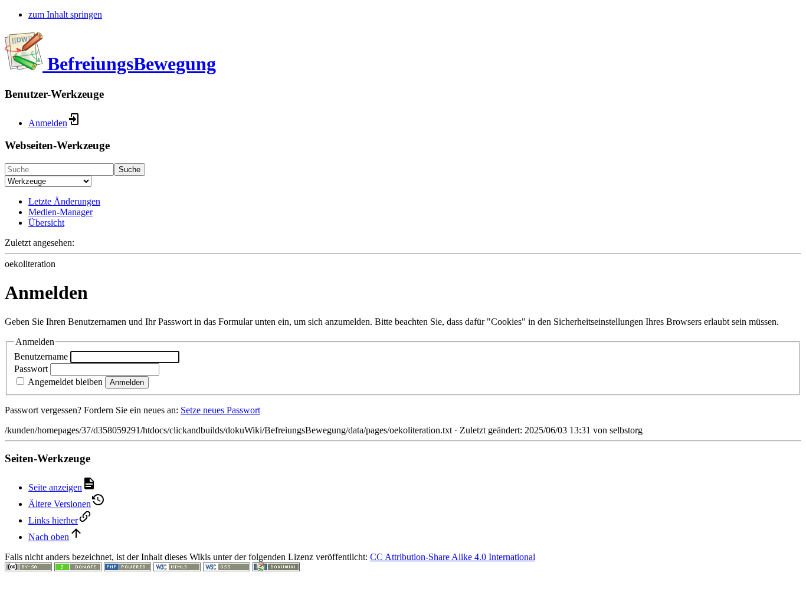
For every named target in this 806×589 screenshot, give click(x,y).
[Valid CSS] (226, 568)
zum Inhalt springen (65, 14)
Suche (129, 169)
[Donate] (77, 568)
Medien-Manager (60, 212)
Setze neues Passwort (220, 410)
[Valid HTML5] (177, 568)
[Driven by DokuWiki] (276, 568)
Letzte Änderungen (64, 201)
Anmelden (127, 382)
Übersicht (46, 223)
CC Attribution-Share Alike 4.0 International (452, 557)
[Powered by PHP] (127, 568)
